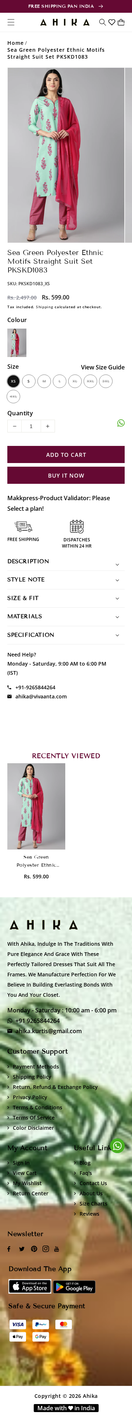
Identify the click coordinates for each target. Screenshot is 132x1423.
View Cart (25, 1172)
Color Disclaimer (33, 1127)
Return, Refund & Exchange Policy (55, 1086)
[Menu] (11, 22)
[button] (102, 22)
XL (75, 381)
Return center (30, 1193)
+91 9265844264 (37, 1021)
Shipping (45, 306)
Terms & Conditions (37, 1107)
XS (13, 381)
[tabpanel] (66, 155)
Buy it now (66, 475)
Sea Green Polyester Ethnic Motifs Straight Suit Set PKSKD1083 (56, 53)
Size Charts (93, 1203)
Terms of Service (34, 1117)
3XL (106, 381)
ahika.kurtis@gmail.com (48, 1031)
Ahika (90, 1395)
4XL (13, 396)
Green (17, 342)
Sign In (21, 1162)
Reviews (89, 1213)
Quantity (20, 413)
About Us (91, 1193)
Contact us (93, 1183)
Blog (85, 1162)
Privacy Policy (30, 1097)
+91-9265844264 (35, 687)
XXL (90, 381)
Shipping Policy (32, 1076)
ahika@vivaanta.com (41, 696)
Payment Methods (36, 1066)
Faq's (86, 1172)
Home (15, 42)
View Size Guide (103, 367)
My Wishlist (27, 1183)
